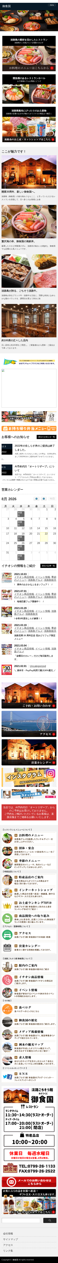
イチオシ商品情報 (24, 577)
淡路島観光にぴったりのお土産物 (29, 112)
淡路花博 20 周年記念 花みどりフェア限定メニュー (34, 637)
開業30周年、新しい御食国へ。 (19, 191)
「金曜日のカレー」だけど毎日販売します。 (33, 657)
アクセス (8, 1245)
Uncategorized (38, 666)
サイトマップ (10, 1239)
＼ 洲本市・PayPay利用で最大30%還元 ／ (35, 670)
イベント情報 (42, 577)
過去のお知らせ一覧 (46, 437)
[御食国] (14, 6)
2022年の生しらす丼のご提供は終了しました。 (35, 447)
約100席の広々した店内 (15, 340)
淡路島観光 (50, 580)
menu (52, 5)
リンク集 (8, 1251)
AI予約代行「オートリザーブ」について (34, 468)
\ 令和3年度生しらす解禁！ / (28, 618)
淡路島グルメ (35, 580)
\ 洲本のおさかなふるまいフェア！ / (33, 584)
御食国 (15, 1260)
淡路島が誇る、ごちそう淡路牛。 (20, 290)
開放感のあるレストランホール (29, 79)
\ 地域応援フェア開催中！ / (29, 601)
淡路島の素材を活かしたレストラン (29, 41)
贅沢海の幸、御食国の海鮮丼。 (19, 241)
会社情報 (8, 1233)
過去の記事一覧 (48, 566)
